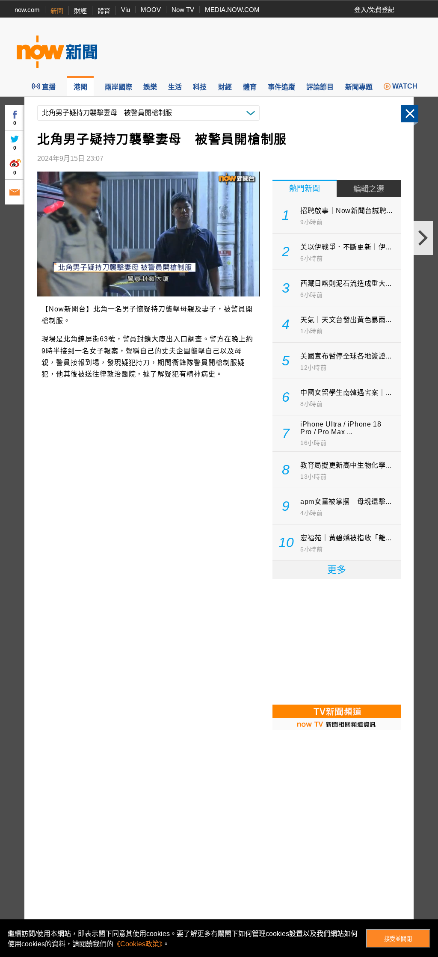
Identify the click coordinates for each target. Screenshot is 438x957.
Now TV (183, 9)
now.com (27, 9)
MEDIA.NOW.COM (232, 9)
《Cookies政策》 (138, 944)
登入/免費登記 (374, 9)
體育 (104, 11)
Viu (125, 9)
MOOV (151, 9)
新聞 (56, 11)
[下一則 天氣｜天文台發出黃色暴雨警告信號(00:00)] (423, 238)
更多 (336, 569)
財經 (80, 11)
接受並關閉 (398, 939)
